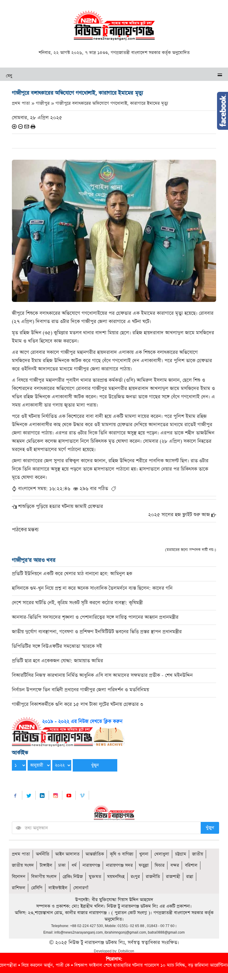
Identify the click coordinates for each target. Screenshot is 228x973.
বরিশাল (191, 865)
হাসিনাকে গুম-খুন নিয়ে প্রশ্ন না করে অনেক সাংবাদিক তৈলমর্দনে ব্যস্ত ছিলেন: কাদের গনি (92, 588)
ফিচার (159, 865)
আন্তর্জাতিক (95, 854)
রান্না (189, 876)
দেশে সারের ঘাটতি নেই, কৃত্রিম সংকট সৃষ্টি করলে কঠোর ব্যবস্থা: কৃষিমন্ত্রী (77, 602)
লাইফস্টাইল (57, 888)
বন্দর (174, 865)
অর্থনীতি (42, 854)
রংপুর (135, 876)
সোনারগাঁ (80, 888)
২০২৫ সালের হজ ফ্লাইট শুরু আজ (179, 514)
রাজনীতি (153, 876)
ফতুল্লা (144, 865)
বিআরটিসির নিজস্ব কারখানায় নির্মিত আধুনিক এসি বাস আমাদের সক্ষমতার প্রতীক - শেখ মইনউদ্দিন (102, 675)
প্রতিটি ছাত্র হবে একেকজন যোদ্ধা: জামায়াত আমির (57, 660)
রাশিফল (18, 888)
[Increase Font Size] (14, 126)
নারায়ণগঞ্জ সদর (119, 865)
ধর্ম (74, 865)
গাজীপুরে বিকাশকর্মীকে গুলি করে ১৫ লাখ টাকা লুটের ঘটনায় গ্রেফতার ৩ (77, 704)
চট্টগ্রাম (180, 854)
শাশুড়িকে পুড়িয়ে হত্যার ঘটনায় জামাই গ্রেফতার (60, 506)
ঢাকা (62, 865)
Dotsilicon (126, 951)
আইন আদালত (67, 854)
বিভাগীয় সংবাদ (44, 876)
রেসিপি (36, 888)
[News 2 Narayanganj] (114, 25)
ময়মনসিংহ (116, 876)
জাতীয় (197, 854)
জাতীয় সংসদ (23, 865)
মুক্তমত (95, 876)
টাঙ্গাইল (46, 865)
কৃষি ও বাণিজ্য (121, 854)
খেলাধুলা (161, 854)
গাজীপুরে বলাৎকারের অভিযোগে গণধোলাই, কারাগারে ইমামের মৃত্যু (112, 103)
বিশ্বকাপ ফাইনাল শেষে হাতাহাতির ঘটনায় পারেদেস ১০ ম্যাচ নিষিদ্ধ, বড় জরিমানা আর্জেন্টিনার (122, 965)
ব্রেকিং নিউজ (73, 876)
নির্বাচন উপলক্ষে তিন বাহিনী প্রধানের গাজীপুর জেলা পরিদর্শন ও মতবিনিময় (80, 689)
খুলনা (143, 854)
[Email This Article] (26, 126)
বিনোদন (18, 876)
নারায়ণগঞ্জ (91, 865)
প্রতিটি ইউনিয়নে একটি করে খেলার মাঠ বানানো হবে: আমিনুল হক (72, 573)
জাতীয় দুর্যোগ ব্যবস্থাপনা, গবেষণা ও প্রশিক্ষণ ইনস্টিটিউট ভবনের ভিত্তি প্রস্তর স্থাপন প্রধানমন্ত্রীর (97, 631)
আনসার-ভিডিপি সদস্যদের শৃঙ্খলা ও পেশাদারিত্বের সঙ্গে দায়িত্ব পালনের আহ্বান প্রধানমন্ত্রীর (95, 617)
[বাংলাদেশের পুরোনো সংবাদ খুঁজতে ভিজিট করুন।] (68, 731)
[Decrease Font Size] (20, 126)
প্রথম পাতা (21, 854)
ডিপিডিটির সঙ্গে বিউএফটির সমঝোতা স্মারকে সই (57, 646)
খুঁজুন (210, 828)
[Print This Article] (33, 126)
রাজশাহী (173, 876)
